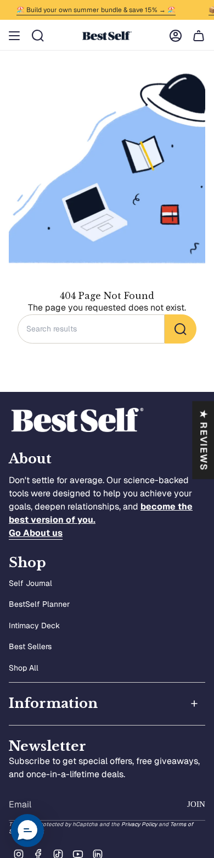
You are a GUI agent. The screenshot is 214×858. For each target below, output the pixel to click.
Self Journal (30, 583)
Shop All (23, 668)
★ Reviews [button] (204, 439)
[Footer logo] (77, 420)
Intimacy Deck (34, 625)
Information (53, 703)
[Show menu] (14, 35)
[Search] (180, 329)
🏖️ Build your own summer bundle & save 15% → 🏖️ (93, 9)
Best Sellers (30, 646)
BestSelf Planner (39, 604)
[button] (27, 830)
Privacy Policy (139, 824)
